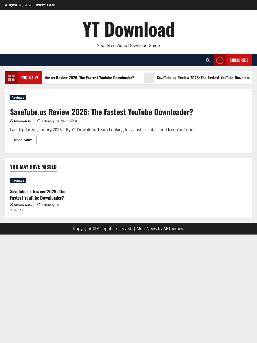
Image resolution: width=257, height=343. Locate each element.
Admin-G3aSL (24, 121)
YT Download (129, 28)
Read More (25, 140)
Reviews (18, 97)
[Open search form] (208, 60)
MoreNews (147, 228)
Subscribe (239, 60)
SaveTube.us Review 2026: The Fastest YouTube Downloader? (83, 78)
